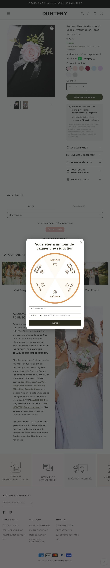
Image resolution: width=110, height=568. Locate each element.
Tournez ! (55, 323)
